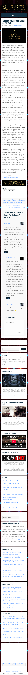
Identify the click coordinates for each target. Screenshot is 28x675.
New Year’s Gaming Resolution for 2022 (17, 207)
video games (12, 202)
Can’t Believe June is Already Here (10, 502)
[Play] (4, 446)
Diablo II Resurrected (11, 200)
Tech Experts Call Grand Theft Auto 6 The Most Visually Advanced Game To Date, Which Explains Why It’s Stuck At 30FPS (14, 618)
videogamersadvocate (17, 25)
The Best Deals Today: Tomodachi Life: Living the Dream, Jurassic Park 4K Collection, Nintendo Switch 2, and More (14, 593)
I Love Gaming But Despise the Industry (12, 480)
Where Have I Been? (7, 505)
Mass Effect (19, 200)
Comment (19, 332)
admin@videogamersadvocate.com (10, 177)
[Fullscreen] (23, 446)
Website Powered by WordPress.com (13, 671)
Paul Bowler (6, 222)
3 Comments (6, 26)
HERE (19, 539)
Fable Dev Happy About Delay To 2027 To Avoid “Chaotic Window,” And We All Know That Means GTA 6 (14, 633)
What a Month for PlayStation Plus (10, 497)
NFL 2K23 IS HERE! (7, 499)
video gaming (19, 202)
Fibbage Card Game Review (9, 607)
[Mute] (21, 446)
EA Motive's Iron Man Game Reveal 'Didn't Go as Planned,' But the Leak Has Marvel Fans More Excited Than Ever (14, 599)
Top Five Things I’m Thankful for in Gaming (11, 205)
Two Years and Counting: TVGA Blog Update (13, 494)
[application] (14, 441)
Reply (6, 252)
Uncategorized (12, 199)
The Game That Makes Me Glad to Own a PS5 (13, 492)
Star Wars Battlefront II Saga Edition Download (13, 507)
